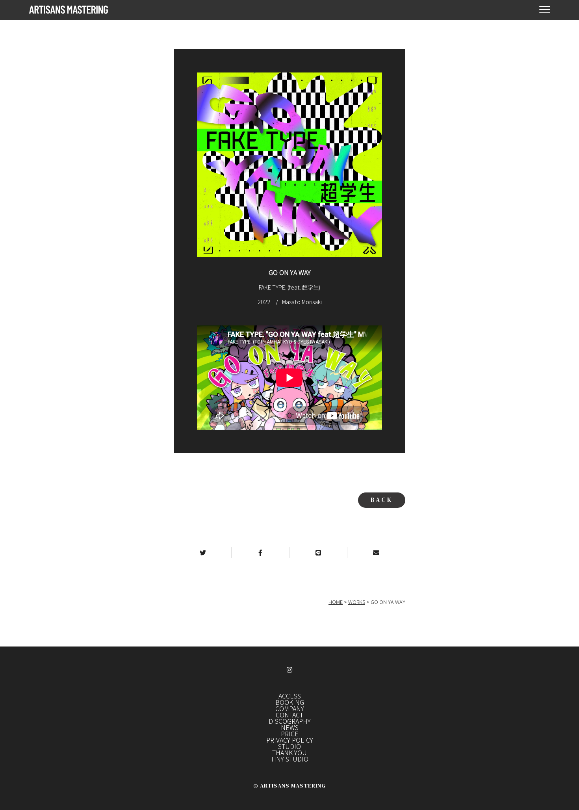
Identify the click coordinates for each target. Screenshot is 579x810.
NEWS (290, 727)
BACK (382, 499)
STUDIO (289, 746)
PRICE (290, 733)
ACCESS (289, 696)
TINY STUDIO (289, 759)
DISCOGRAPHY (290, 721)
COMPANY (289, 708)
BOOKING (289, 702)
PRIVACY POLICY (289, 740)
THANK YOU (289, 752)
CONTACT (289, 715)
